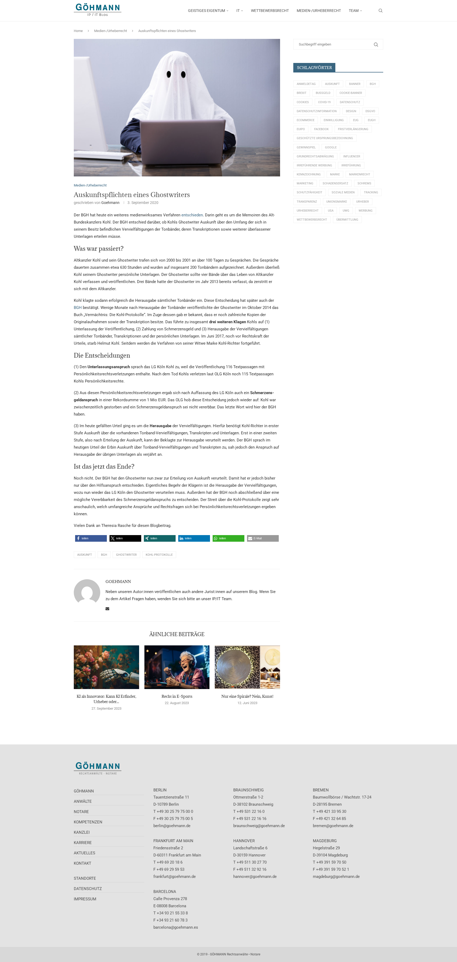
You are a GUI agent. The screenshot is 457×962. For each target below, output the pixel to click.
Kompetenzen (88, 822)
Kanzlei (82, 832)
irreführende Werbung (314, 165)
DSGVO (370, 111)
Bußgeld (323, 93)
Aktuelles (84, 853)
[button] (91, 538)
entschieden (192, 215)
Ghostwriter (126, 555)
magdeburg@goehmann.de (336, 876)
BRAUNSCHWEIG (248, 790)
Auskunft (84, 555)
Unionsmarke (336, 201)
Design (351, 111)
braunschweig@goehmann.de (259, 825)
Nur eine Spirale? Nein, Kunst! (247, 696)
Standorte (85, 878)
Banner (354, 84)
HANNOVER (244, 840)
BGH (78, 307)
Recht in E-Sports (177, 696)
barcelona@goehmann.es (175, 927)
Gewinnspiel (306, 147)
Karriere (83, 842)
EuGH (372, 120)
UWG (346, 210)
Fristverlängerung (353, 129)
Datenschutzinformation (317, 111)
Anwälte (83, 801)
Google (331, 147)
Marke (335, 174)
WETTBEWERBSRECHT (270, 10)
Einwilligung (334, 120)
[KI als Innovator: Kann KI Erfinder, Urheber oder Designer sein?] (106, 667)
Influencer (351, 156)
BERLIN (160, 790)
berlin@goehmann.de (171, 825)
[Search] (380, 10)
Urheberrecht (308, 210)
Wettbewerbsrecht (312, 219)
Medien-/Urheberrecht (110, 31)
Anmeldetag (306, 84)
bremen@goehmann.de (333, 825)
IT (238, 10)
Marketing (305, 183)
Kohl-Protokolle (159, 555)
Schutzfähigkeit (309, 192)
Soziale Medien (343, 192)
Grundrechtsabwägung (315, 156)
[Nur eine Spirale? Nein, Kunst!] (247, 667)
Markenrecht (359, 174)
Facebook (321, 129)
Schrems (364, 183)
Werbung (366, 210)
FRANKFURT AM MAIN (173, 840)
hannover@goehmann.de (255, 876)
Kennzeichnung (309, 174)
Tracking (371, 192)
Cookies (303, 102)
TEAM (354, 10)
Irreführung (351, 165)
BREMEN (321, 790)
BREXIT (302, 93)
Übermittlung (347, 219)
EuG (356, 120)
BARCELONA (164, 891)
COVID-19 (324, 102)
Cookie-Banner (351, 93)
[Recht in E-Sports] (177, 667)
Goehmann (110, 202)
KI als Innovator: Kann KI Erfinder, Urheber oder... (106, 699)
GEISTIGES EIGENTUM (206, 10)
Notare (81, 811)
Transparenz (307, 201)
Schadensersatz (335, 183)
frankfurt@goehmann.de (174, 876)
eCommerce (305, 120)
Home (78, 31)
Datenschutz (350, 102)
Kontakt (82, 863)
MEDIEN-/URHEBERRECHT (319, 10)
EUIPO (301, 129)
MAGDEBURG (325, 840)
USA (330, 210)
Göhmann (84, 791)
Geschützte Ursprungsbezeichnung (325, 138)
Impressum (85, 899)
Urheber (362, 201)
